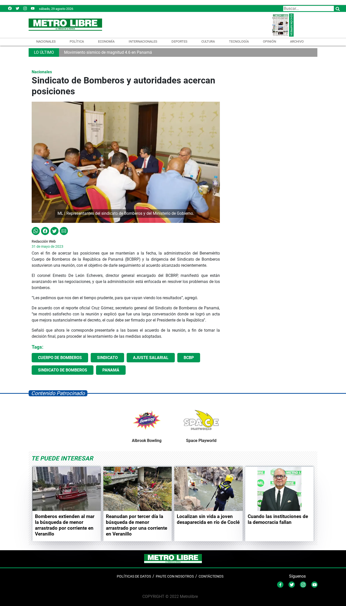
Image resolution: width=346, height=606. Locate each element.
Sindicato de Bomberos (62, 370)
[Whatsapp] (36, 230)
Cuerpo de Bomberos (60, 357)
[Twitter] (17, 8)
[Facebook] (10, 8)
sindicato (107, 357)
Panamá (110, 370)
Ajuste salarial (150, 357)
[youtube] (32, 8)
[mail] (25, 8)
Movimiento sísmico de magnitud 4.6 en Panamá (108, 52)
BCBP (189, 357)
